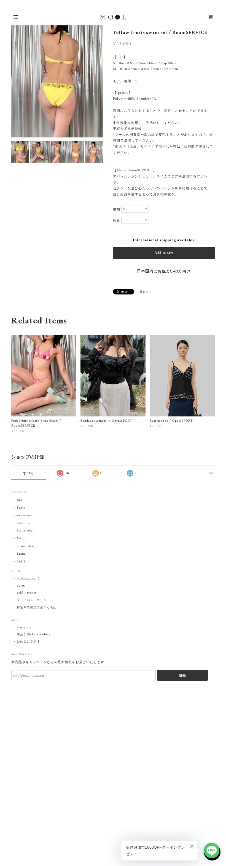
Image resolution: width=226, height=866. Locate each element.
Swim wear (25, 530)
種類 (116, 209)
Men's (21, 538)
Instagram (24, 627)
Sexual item (26, 546)
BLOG (21, 586)
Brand (21, 554)
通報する (146, 292)
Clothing (24, 523)
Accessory (24, 515)
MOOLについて (28, 579)
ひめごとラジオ (28, 642)
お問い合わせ (27, 593)
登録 (182, 675)
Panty (21, 508)
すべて (28, 473)
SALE (21, 561)
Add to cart (164, 253)
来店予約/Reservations (33, 634)
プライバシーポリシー (33, 600)
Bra (19, 500)
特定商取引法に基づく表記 (37, 607)
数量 (116, 220)
